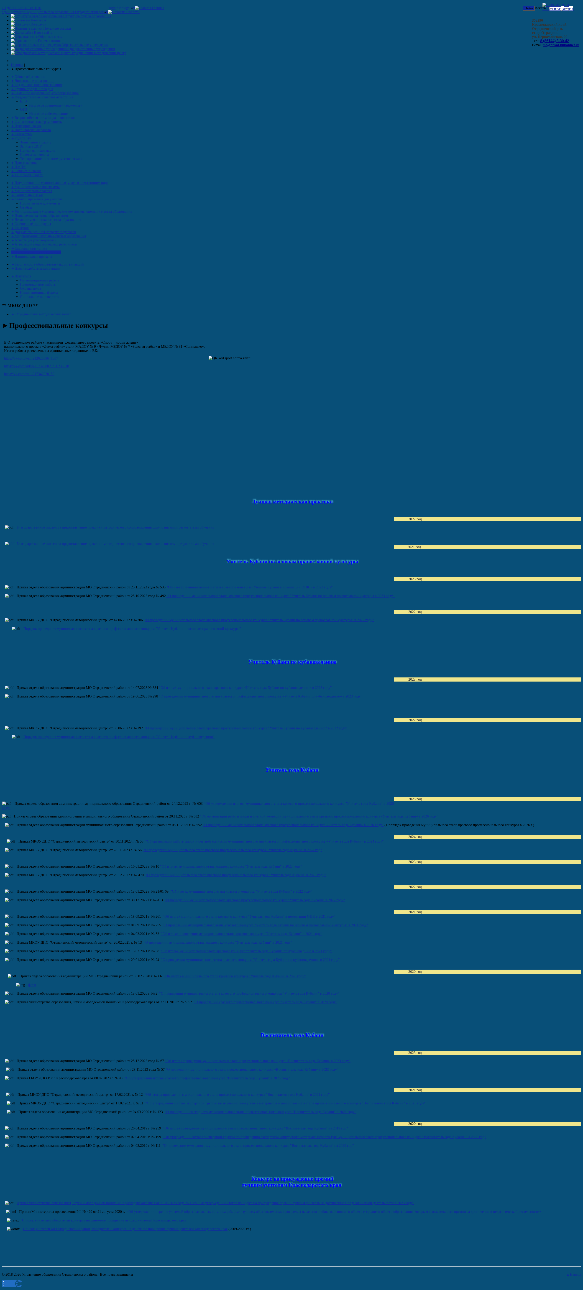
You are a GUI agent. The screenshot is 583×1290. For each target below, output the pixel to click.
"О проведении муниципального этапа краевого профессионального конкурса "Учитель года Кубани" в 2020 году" (249, 993)
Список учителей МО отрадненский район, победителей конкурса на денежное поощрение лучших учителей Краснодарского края (125, 1229)
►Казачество (21, 134)
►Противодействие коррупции (35, 268)
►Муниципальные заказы (31, 191)
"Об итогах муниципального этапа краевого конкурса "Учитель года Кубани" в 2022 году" (241, 891)
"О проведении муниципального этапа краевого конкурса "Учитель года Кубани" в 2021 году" (218, 942)
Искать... (541, 8)
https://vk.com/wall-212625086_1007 (31, 358)
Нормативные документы (40, 203)
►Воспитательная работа (31, 130)
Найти (529, 8)
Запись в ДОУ (31, 146)
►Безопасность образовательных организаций (47, 264)
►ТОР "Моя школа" (27, 175)
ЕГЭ (23, 101)
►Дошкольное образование (32, 81)
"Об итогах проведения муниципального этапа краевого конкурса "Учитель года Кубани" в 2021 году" (241, 934)
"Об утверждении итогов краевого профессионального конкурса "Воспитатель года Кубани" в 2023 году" (207, 1078)
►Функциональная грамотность (36, 122)
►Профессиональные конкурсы (36, 252)
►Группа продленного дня (32, 89)
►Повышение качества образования (39, 215)
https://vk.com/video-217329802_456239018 (36, 366)
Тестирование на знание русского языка (51, 159)
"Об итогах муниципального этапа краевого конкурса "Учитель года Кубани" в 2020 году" (235, 976)
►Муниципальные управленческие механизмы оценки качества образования (71, 211)
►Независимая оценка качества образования (46, 220)
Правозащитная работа (38, 284)
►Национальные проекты (31, 256)
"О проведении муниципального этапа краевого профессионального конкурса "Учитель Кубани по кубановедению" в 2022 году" (246, 728)
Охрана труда (30, 288)
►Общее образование (28, 77)
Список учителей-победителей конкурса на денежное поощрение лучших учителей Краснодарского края (104, 1220)
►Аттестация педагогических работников (44, 244)
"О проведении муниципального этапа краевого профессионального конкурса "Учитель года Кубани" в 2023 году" (236, 875)
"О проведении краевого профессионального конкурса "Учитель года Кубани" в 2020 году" (265, 1002)
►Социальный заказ (27, 195)
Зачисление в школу (35, 142)
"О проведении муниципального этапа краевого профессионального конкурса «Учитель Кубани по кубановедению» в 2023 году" (260, 696)
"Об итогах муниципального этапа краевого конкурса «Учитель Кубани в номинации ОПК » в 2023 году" (249, 587)
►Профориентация (26, 126)
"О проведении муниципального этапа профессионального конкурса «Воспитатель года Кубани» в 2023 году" (252, 1069)
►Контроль (20, 228)
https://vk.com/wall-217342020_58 (29, 374)
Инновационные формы (39, 292)
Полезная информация (37, 150)
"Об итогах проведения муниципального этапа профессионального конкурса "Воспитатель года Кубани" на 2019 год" (255, 1128)
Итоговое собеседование (48, 113)
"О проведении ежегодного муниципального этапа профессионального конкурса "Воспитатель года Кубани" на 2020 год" (258, 1145)
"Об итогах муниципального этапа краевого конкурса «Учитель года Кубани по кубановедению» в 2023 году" (245, 688)
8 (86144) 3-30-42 (554, 41)
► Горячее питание (26, 171)
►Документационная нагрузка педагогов (43, 232)
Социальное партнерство (39, 297)
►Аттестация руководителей (33, 240)
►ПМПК (18, 167)
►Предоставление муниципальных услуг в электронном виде (59, 183)
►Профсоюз (21, 276)
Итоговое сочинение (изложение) (55, 105)
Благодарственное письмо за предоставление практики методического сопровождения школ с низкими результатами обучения (115, 527)
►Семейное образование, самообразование (45, 93)
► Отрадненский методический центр (41, 314)
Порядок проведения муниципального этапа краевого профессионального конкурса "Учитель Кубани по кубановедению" (119, 737)
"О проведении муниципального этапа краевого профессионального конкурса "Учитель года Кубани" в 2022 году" (255, 900)
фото (32, 985)
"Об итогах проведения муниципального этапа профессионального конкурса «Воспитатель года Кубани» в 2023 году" (257, 1061)
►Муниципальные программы (35, 187)
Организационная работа (39, 280)
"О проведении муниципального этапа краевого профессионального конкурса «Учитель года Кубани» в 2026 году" (293, 825)
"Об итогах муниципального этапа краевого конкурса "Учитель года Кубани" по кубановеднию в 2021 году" (246, 951)
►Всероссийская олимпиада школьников (43, 118)
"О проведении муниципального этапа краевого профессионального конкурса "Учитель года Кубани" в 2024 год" (232, 850)
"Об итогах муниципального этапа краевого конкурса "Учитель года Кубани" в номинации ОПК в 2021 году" (249, 916)
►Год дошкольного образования (36, 85)
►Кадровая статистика (29, 248)
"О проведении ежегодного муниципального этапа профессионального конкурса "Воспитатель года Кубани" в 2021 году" (260, 1112)
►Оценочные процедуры (31, 224)
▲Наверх (573, 1274)
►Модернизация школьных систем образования (48, 236)
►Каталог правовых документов (37, 199)
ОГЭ (23, 109)
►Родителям (21, 138)
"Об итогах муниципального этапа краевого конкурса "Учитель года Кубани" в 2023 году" (231, 866)
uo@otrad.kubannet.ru (561, 45)
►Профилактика (24, 163)
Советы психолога (34, 154)
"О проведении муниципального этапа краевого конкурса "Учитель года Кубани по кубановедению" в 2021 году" (250, 960)
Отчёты (26, 207)
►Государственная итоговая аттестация (42, 97)
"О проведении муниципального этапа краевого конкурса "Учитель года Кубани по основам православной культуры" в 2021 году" (265, 925)
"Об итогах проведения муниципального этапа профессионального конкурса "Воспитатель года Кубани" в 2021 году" (237, 1094)
